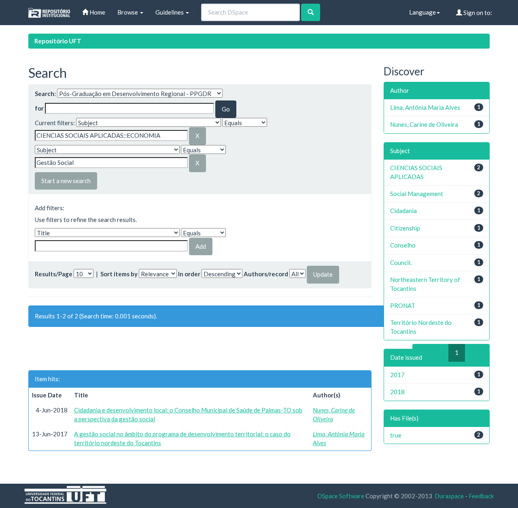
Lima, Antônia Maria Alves (425, 107)
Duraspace (449, 495)
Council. (401, 262)
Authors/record (266, 273)
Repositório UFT (57, 41)
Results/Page (53, 273)
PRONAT (402, 305)
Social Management (416, 193)
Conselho (403, 245)
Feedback (481, 495)
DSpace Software (340, 495)
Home (96, 12)
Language (422, 12)
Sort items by (119, 273)
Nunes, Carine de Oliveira (424, 124)
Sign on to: (477, 12)
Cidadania (403, 210)
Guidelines (170, 12)
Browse (128, 12)
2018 (397, 391)
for (39, 108)
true (395, 435)
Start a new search (66, 180)
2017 (397, 374)
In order (189, 273)
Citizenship (405, 228)
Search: (45, 93)
